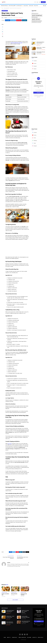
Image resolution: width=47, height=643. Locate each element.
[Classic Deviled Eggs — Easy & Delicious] (34, 43)
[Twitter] (2, 29)
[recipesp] (3, 2)
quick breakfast (37, 15)
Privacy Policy (41, 624)
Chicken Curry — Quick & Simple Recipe (41, 48)
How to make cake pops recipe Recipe (41, 52)
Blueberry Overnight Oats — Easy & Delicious (25, 611)
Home (2, 8)
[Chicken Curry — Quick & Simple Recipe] (34, 48)
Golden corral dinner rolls (5, 594)
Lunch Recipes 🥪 (19, 5)
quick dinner (36, 19)
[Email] (2, 36)
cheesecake (31, 5)
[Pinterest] (2, 34)
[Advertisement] (19, 31)
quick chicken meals (34, 17)
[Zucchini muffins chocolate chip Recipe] (19, 617)
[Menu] (45, 6)
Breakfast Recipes (4, 5)
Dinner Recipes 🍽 (12, 5)
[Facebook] (2, 27)
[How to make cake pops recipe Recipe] (34, 53)
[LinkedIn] (2, 32)
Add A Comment (15, 599)
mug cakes (10, 443)
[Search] (43, 6)
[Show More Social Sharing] (28, 20)
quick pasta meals (34, 22)
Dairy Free (36, 5)
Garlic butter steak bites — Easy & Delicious (26, 622)
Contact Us (34, 637)
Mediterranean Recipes (35, 13)
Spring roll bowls (14, 593)
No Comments (16, 17)
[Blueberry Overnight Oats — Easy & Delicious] (19, 611)
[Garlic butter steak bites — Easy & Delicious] (19, 622)
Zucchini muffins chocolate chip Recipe (25, 617)
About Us (9, 637)
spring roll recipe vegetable (24, 594)
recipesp (5, 17)
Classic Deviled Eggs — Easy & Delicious (41, 42)
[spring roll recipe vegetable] (25, 588)
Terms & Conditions (22, 637)
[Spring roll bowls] (15, 588)
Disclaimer (29, 637)
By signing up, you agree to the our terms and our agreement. (38, 96)
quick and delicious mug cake (16, 42)
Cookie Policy (14, 637)
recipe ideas (25, 5)
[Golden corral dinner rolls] (6, 588)
